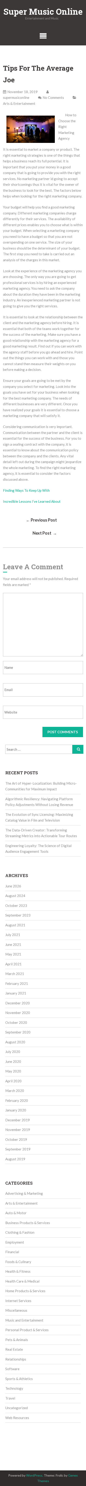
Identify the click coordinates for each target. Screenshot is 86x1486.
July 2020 (12, 1052)
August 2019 (15, 1159)
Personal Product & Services (27, 1330)
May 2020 (13, 1071)
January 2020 (15, 1110)
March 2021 (14, 974)
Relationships (15, 1359)
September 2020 (18, 1032)
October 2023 (16, 905)
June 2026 (13, 886)
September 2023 (18, 915)
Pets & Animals (16, 1340)
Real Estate (14, 1349)
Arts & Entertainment (19, 103)
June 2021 (13, 944)
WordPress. (34, 1475)
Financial (12, 1252)
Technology (14, 1388)
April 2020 (13, 1081)
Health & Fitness (18, 1271)
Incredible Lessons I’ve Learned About (32, 501)
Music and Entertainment (24, 1320)
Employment (14, 1242)
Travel (10, 1398)
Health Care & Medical (22, 1281)
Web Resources (17, 1418)
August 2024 (15, 896)
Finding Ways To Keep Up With (26, 490)
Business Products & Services (27, 1223)
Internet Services (18, 1301)
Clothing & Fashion (19, 1232)
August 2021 (15, 925)
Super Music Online (43, 11)
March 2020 (14, 1091)
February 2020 (16, 1100)
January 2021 (15, 993)
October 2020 (16, 1022)
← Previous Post (41, 519)
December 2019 (17, 1120)
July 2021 (12, 935)
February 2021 (16, 983)
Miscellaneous (16, 1310)
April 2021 (13, 964)
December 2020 (17, 1003)
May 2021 (13, 954)
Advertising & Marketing (24, 1193)
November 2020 (17, 1013)
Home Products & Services (25, 1291)
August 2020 (15, 1042)
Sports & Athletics (19, 1379)
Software (12, 1369)
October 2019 (16, 1139)
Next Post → (45, 533)
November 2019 (17, 1130)
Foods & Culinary (18, 1262)
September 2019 (18, 1149)
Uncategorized (16, 1408)
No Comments (53, 97)
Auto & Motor (16, 1213)
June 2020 (13, 1061)
